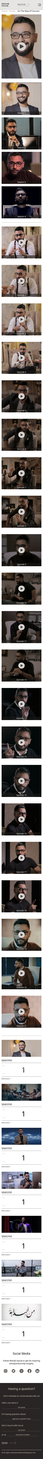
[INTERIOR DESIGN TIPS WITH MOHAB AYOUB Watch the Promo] (21, 1268)
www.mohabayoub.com (26, 1452)
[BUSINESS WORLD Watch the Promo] (21, 1136)
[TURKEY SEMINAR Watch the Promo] (21, 1224)
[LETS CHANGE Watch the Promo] (21, 1180)
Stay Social (22, 4)
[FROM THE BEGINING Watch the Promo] (21, 1312)
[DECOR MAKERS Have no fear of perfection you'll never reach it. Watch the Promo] (21, 1092)
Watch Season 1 (6, 1079)
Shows (12, 11)
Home (4, 11)
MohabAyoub (5, 5)
